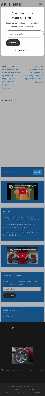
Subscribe (13, 43)
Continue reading (22, 50)
